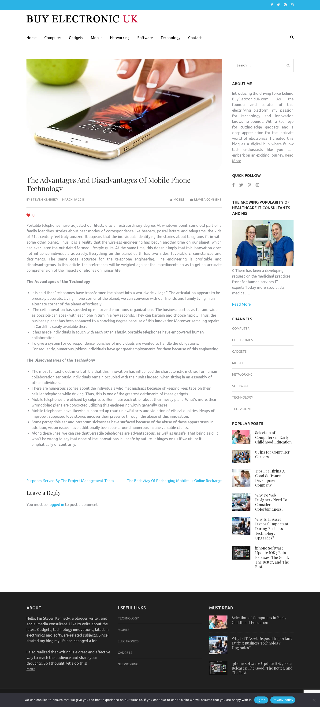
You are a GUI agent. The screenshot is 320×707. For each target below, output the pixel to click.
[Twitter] (278, 5)
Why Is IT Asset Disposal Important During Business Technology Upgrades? (271, 528)
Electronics (242, 340)
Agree (261, 700)
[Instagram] (292, 5)
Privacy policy (283, 700)
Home (31, 38)
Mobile (96, 38)
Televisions (242, 409)
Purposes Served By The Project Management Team (70, 481)
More (30, 669)
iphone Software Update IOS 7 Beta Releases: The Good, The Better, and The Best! (272, 557)
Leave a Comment (208, 199)
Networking (120, 38)
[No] (314, 700)
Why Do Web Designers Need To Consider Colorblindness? (271, 502)
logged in (56, 504)
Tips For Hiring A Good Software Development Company (270, 478)
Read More (241, 304)
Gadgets (76, 38)
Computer (52, 38)
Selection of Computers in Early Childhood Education (273, 437)
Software (145, 38)
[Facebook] (272, 5)
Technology (170, 38)
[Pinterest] (285, 5)
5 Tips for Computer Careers (272, 454)
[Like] (28, 215)
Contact (195, 38)
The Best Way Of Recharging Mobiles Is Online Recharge (174, 481)
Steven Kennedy (44, 199)
